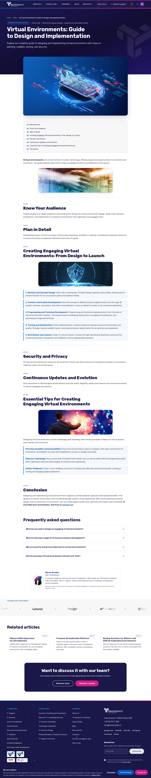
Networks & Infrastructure (17, 730)
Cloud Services (12, 726)
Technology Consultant (47, 726)
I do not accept (125, 772)
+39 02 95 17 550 (111, 721)
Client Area (101, 4)
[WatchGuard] (86, 609)
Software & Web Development (18, 747)
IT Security (11, 717)
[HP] (121, 609)
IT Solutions (11, 734)
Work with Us (77, 730)
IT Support (11, 713)
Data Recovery (12, 739)
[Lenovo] (16, 609)
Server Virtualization (14, 722)
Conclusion (34, 149)
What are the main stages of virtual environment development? (55, 538)
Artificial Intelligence (14, 743)
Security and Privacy (37, 139)
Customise (111, 772)
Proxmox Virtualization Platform (72, 638)
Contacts (87, 4)
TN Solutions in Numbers (81, 717)
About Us (75, 713)
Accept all (141, 772)
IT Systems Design (46, 730)
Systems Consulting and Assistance (52, 713)
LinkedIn (118, 730)
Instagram (136, 730)
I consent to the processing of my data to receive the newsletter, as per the (124, 761)
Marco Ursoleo (57, 23)
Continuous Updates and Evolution (43, 142)
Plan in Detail (35, 132)
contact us (67, 505)
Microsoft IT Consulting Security (51, 717)
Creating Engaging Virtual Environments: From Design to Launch (55, 135)
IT (137, 4)
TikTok (116, 734)
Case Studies (77, 722)
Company (66, 4)
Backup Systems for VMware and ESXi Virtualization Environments (119, 639)
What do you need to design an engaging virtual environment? (54, 529)
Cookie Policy (95, 775)
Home (9, 18)
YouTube (126, 730)
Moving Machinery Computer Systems (53, 734)
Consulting (51, 4)
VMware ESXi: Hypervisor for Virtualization (22, 639)
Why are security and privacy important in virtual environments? (56, 547)
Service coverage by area (81, 739)
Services (37, 4)
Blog (77, 4)
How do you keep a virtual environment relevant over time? (53, 556)
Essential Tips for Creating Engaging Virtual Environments (52, 146)
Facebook (108, 734)
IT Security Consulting (47, 722)
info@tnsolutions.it (112, 725)
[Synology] (51, 609)
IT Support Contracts (47, 739)
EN (142, 4)
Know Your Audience (38, 129)
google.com (108, 730)
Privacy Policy (126, 762)
